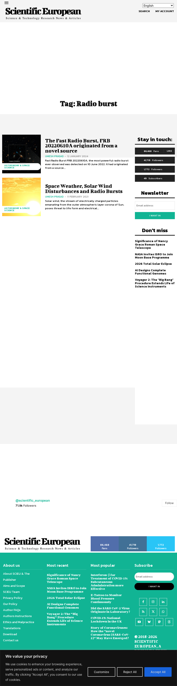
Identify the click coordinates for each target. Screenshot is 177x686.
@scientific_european (33, 500)
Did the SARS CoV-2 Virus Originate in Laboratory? (110, 609)
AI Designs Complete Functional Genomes (150, 272)
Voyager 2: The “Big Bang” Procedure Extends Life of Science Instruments (155, 283)
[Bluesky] (149, 622)
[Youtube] (139, 622)
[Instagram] (153, 602)
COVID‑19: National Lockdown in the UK (106, 619)
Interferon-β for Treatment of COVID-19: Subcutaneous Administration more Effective (109, 581)
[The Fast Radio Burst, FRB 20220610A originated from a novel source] (21, 154)
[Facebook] (143, 602)
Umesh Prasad (54, 156)
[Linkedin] (163, 602)
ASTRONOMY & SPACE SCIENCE (17, 166)
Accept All (158, 672)
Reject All (129, 672)
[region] (88, 668)
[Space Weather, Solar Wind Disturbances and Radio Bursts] (21, 197)
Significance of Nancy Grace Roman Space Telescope (151, 244)
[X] (153, 612)
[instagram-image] (11, 524)
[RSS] (143, 612)
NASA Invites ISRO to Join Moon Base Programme (154, 256)
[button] (144, 11)
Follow (169, 503)
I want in (155, 215)
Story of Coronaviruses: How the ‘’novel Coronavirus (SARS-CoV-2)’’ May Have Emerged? (110, 633)
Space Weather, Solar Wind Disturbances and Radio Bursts (84, 188)
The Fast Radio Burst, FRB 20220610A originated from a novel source (81, 145)
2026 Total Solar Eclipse (153, 264)
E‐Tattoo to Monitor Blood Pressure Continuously (106, 598)
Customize (101, 672)
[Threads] (169, 622)
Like (169, 151)
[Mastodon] (159, 622)
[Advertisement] (88, 50)
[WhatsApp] (163, 612)
